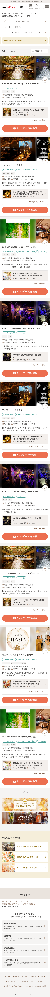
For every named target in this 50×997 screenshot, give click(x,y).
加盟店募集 (40, 981)
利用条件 (24, 976)
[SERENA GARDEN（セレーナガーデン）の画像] (25, 68)
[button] (25, 925)
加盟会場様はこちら (27, 981)
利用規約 (16, 976)
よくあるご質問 (40, 986)
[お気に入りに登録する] (45, 80)
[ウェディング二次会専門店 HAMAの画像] (25, 639)
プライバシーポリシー (37, 976)
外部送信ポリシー (12, 981)
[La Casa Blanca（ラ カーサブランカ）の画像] (25, 231)
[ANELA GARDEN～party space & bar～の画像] (25, 313)
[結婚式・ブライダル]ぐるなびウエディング (16, 901)
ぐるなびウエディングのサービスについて (18, 986)
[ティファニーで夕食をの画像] (25, 149)
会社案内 (8, 976)
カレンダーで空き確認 (27, 128)
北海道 (31, 904)
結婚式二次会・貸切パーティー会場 (14, 904)
